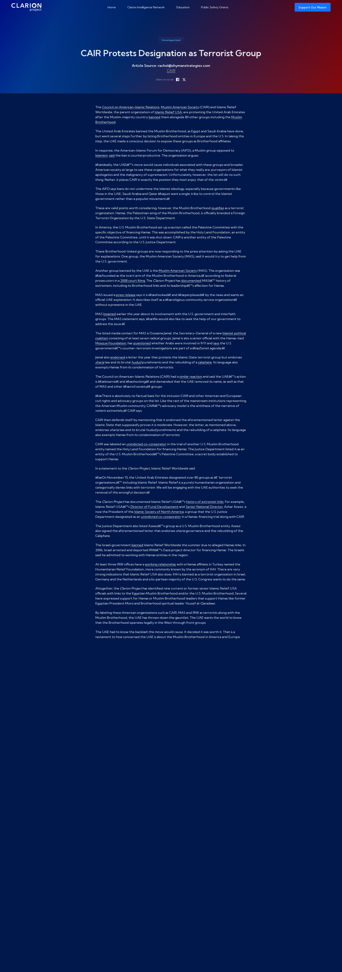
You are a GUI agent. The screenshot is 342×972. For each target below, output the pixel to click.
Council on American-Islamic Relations (130, 107)
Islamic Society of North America (159, 512)
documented (191, 281)
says (216, 343)
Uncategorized (171, 40)
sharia (99, 362)
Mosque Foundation (110, 343)
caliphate (205, 362)
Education (183, 7)
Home (112, 7)
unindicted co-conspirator (146, 444)
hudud (136, 362)
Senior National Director (204, 507)
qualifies (217, 208)
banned (154, 117)
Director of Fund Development (154, 507)
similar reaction (190, 376)
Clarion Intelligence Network (146, 7)
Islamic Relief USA (168, 112)
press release (126, 295)
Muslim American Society (180, 107)
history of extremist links (205, 502)
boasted (109, 314)
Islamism (101, 155)
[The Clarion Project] (26, 7)
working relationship (160, 564)
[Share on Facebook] (177, 79)
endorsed (117, 357)
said (112, 155)
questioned (142, 343)
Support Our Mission (313, 7)
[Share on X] (184, 79)
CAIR (171, 70)
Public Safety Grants (214, 7)
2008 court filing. (133, 281)
